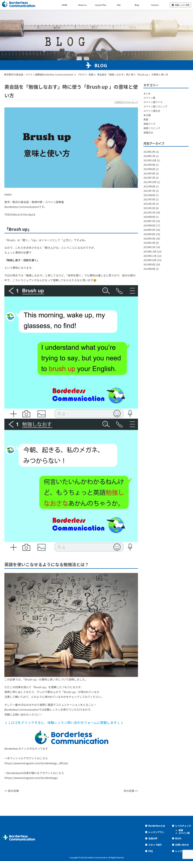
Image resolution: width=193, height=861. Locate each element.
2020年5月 (149, 230)
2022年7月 (149, 177)
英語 (145, 119)
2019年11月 (149, 256)
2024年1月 (149, 156)
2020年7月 (149, 221)
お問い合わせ (182, 844)
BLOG (178, 838)
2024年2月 (149, 152)
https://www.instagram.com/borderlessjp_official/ (36, 763)
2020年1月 (149, 247)
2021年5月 (149, 199)
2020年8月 (149, 217)
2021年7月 (149, 191)
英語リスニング (151, 128)
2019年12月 (149, 251)
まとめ (147, 93)
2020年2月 (149, 243)
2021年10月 (149, 182)
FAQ (150, 851)
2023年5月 (149, 173)
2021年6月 (149, 195)
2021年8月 (149, 186)
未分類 (147, 115)
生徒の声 (152, 838)
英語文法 (148, 132)
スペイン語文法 (151, 111)
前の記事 (13, 791)
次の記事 (128, 791)
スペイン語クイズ (153, 102)
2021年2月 (149, 208)
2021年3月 (149, 203)
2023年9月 (149, 164)
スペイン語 (149, 97)
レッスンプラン (156, 832)
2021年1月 (149, 212)
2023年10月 (149, 160)
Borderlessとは (156, 825)
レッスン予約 (182, 851)
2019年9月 (149, 264)
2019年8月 (149, 269)
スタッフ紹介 (155, 844)
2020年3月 (149, 238)
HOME (64, 5)
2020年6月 (149, 225)
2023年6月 (149, 169)
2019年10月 (149, 260)
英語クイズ (149, 123)
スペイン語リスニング (155, 106)
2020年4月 (149, 234)
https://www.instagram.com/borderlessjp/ (31, 778)
